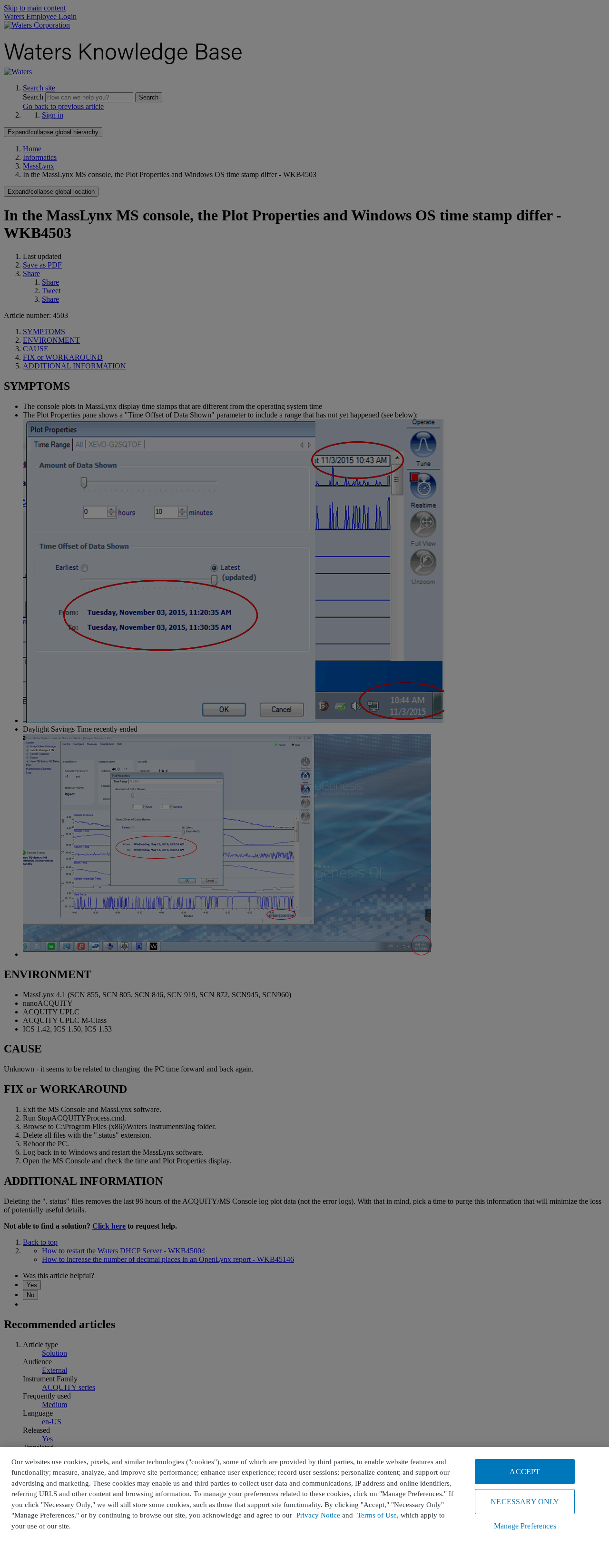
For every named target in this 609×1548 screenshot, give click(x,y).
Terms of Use (377, 1515)
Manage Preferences (525, 1526)
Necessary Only (525, 1502)
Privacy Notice (318, 1515)
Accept (525, 1472)
